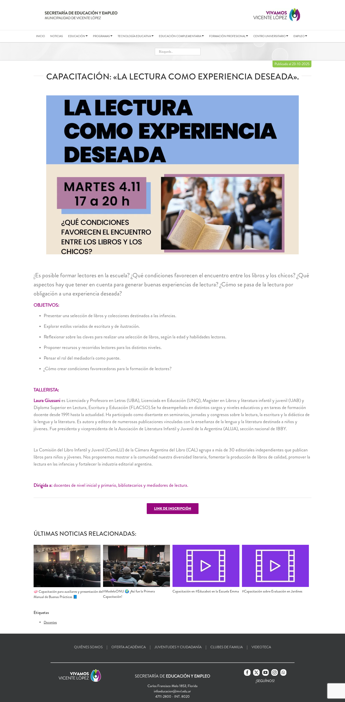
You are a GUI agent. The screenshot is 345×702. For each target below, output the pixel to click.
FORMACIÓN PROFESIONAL (227, 36)
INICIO (40, 36)
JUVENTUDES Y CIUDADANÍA (178, 647)
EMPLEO (299, 36)
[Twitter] (256, 672)
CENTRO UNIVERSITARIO (269, 36)
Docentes (50, 622)
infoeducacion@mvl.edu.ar (172, 691)
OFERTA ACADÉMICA (128, 647)
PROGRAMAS (101, 36)
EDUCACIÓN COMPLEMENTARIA (180, 36)
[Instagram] (274, 672)
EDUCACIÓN (77, 36)
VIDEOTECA (261, 647)
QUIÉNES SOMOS (88, 647)
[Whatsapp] (283, 672)
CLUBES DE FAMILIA (226, 647)
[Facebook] (247, 672)
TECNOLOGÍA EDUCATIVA (135, 36)
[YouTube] (265, 672)
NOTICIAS (56, 36)
